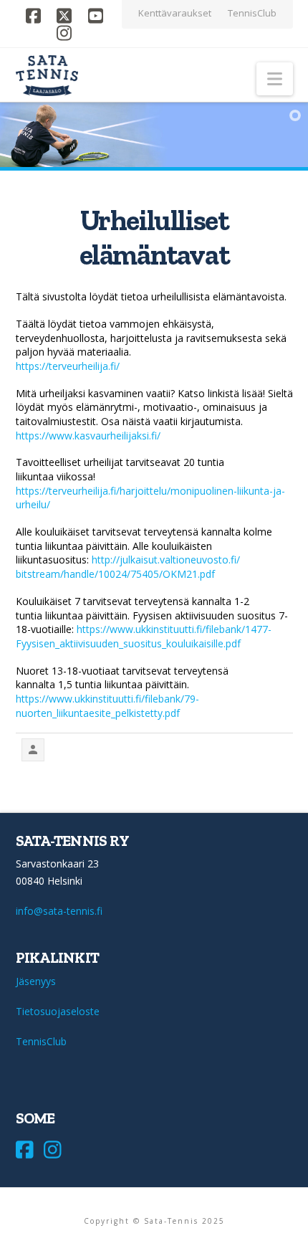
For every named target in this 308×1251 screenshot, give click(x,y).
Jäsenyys (36, 981)
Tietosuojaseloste (58, 1011)
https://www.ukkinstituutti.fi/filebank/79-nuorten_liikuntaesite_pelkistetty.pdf (107, 706)
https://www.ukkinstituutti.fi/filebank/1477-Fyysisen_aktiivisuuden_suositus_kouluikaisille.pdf (143, 636)
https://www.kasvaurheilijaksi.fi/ (88, 435)
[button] (274, 78)
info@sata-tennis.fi (59, 911)
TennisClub (41, 1041)
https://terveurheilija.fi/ (68, 366)
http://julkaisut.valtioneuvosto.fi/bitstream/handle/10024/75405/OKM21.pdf (128, 567)
